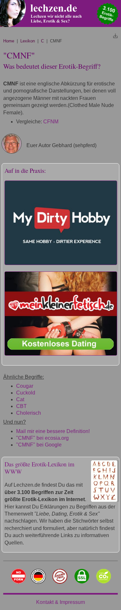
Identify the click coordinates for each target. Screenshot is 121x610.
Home (8, 41)
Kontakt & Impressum (60, 602)
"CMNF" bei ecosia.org (42, 438)
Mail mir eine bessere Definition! (53, 431)
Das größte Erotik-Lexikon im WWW (40, 467)
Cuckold (25, 392)
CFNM (50, 121)
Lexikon (27, 41)
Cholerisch (28, 413)
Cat (20, 399)
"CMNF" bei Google (39, 444)
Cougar (24, 386)
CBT (21, 406)
